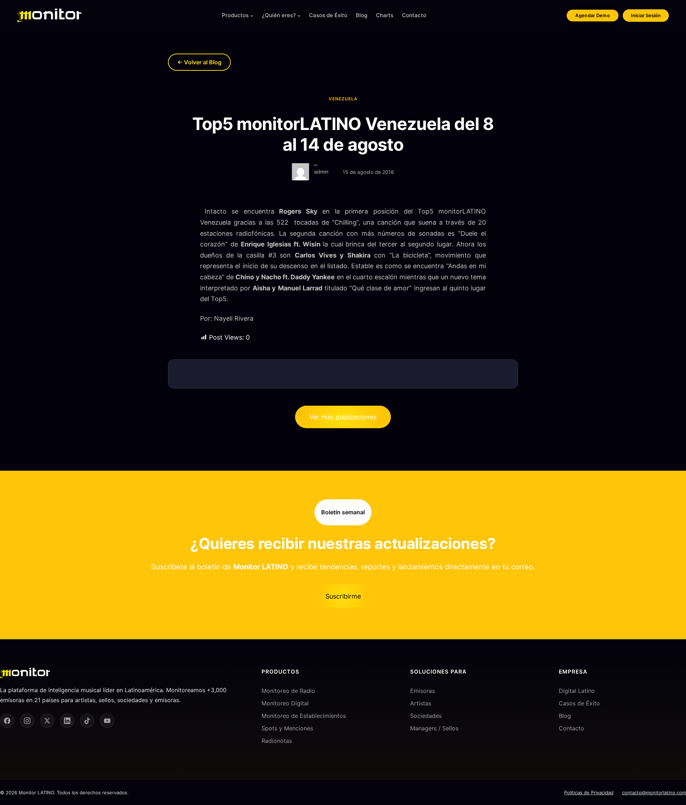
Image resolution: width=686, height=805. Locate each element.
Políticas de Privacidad (588, 792)
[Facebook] (7, 721)
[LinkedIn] (67, 721)
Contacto (571, 728)
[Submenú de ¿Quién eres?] (298, 15)
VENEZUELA (343, 98)
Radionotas (277, 740)
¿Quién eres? (279, 15)
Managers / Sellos (434, 728)
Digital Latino (577, 690)
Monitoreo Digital (285, 703)
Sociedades (426, 715)
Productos (235, 15)
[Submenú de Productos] (251, 15)
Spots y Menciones (287, 728)
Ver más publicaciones (343, 417)
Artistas (420, 703)
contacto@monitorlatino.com (654, 792)
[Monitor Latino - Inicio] (49, 15)
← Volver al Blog (199, 62)
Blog (565, 715)
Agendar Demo (592, 15)
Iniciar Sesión (646, 15)
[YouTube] (107, 721)
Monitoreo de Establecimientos (304, 715)
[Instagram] (27, 721)
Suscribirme (343, 596)
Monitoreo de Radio (288, 690)
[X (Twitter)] (47, 721)
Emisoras (422, 690)
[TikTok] (87, 721)
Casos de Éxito (579, 703)
